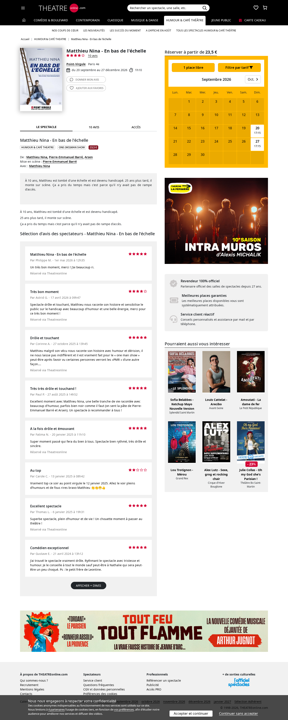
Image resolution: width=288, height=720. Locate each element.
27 (257, 141)
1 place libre (193, 67)
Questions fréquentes (98, 685)
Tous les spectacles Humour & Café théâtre (206, 30)
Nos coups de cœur (65, 30)
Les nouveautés (94, 30)
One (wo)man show (72, 147)
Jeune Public (221, 20)
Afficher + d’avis (88, 586)
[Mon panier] (265, 8)
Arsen (89, 157)
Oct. (251, 79)
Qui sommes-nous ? (34, 680)
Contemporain (88, 20)
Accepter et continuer (191, 713)
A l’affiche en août (158, 30)
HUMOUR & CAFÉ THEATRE (37, 147)
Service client (92, 680)
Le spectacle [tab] (46, 127)
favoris (90, 88)
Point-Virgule (76, 64)
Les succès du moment (125, 30)
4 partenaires (56, 709)
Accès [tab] (136, 127)
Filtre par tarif (237, 67)
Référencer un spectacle (164, 680)
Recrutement (29, 685)
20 (257, 128)
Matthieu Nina (39, 166)
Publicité (153, 685)
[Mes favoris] (256, 8)
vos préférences (124, 709)
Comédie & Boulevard (51, 20)
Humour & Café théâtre (184, 20)
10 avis (93, 56)
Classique (115, 20)
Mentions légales (32, 689)
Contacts (26, 694)
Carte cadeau (255, 20)
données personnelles (109, 689)
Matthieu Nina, (37, 157)
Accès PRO (154, 689)
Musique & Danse (144, 20)
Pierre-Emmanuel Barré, (66, 157)
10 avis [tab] (94, 127)
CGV (86, 689)
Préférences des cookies (100, 694)
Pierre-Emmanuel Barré (60, 161)
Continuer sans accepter (238, 713)
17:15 (257, 133)
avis (87, 79)
